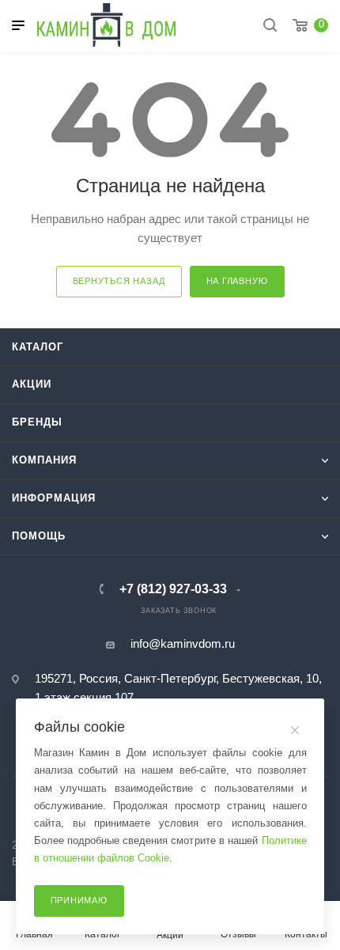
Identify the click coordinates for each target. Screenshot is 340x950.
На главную (237, 281)
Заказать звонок (179, 611)
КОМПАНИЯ (44, 460)
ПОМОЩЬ (39, 536)
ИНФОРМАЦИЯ (54, 498)
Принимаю (79, 900)
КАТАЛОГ (37, 347)
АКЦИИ (31, 384)
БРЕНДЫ (37, 422)
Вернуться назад (119, 281)
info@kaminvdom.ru (182, 643)
